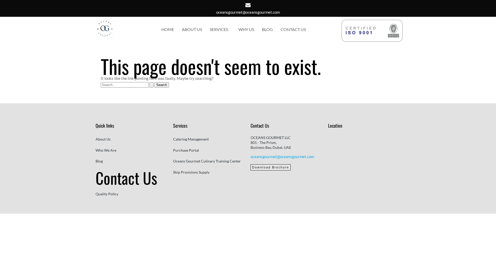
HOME (167, 29)
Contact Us (126, 177)
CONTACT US (293, 29)
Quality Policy (107, 194)
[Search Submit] (151, 85)
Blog (99, 161)
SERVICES (219, 29)
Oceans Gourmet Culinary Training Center (207, 161)
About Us (103, 139)
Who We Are (106, 150)
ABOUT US (192, 29)
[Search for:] (127, 84)
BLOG (267, 29)
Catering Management (191, 139)
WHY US (246, 29)
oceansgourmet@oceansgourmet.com (248, 12)
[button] (220, 29)
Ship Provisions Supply (191, 172)
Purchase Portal (186, 150)
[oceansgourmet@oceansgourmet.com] (248, 5)
